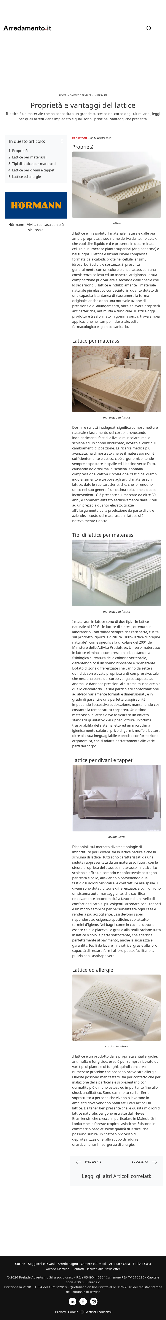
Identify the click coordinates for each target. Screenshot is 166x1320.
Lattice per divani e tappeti (33, 170)
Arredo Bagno (68, 1264)
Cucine (20, 1264)
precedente (93, 1161)
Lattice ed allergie (26, 176)
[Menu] (159, 28)
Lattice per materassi (29, 157)
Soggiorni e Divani (41, 1264)
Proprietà (20, 150)
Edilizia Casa (142, 1264)
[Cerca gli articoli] (149, 28)
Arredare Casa (119, 1264)
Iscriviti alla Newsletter (103, 1269)
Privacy (60, 1312)
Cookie (73, 1312)
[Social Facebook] (83, 1301)
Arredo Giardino (57, 1269)
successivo (140, 1161)
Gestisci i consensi (98, 1312)
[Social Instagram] (93, 1301)
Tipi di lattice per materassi (34, 163)
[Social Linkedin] (72, 1301)
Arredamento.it (27, 28)
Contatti (78, 1269)
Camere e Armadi (93, 1264)
